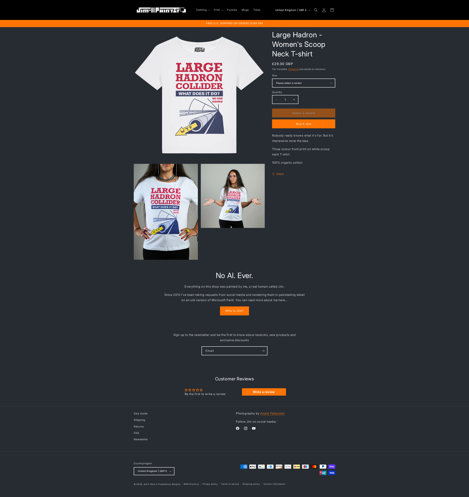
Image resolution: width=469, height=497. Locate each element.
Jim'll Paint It (150, 484)
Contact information (274, 484)
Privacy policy (210, 484)
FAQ (136, 432)
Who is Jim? (234, 310)
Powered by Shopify (169, 484)
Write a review (264, 392)
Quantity (277, 92)
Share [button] (280, 173)
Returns (139, 426)
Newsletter (141, 439)
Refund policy (191, 484)
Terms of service (230, 484)
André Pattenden (272, 413)
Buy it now (303, 124)
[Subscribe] (263, 350)
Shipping (293, 69)
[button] (203, 10)
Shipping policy (251, 484)
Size (274, 75)
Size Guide (141, 413)
